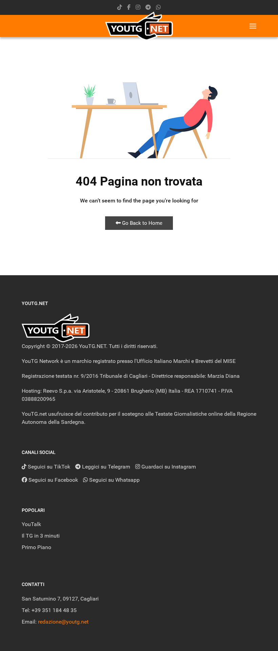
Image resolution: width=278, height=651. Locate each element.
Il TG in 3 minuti (41, 536)
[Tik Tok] (119, 7)
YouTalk (31, 524)
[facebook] (129, 7)
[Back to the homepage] (139, 26)
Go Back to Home (141, 223)
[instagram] (138, 7)
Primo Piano (36, 547)
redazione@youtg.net (63, 622)
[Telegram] (148, 7)
